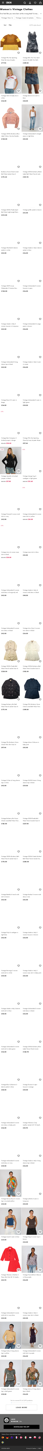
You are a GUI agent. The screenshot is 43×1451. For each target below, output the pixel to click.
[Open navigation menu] (3, 2)
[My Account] (30, 2)
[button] (2, 1437)
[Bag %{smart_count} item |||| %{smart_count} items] (40, 2)
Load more (21, 1407)
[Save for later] (18, 52)
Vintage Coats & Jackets (25, 18)
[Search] (24, 2)
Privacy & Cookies (31, 1448)
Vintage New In (7, 18)
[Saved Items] (35, 2)
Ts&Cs (39, 1448)
